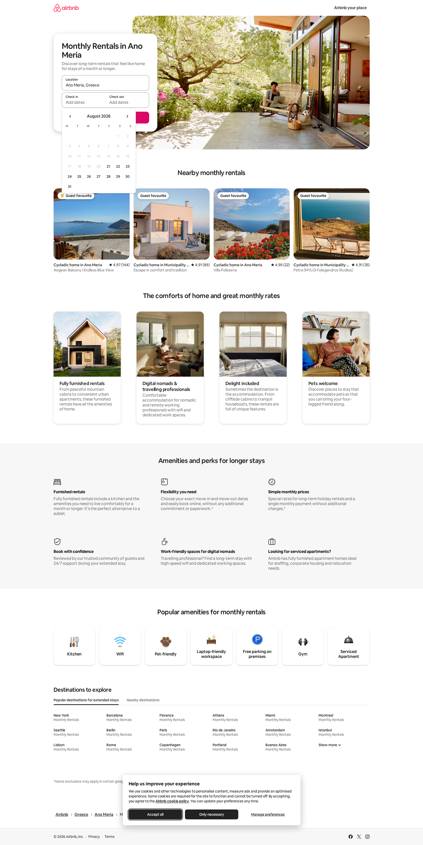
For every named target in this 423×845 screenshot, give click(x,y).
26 (89, 176)
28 (108, 176)
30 (127, 176)
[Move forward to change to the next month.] (127, 116)
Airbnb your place (350, 7)
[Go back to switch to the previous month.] (70, 116)
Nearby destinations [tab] (143, 700)
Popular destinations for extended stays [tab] (86, 700)
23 (128, 166)
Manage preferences (268, 814)
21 (108, 166)
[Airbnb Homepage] (66, 8)
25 (79, 176)
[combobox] (105, 85)
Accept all (155, 814)
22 (118, 166)
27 (99, 176)
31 (69, 186)
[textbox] (83, 102)
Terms (109, 836)
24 (70, 176)
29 (118, 176)
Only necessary (211, 814)
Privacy (94, 836)
